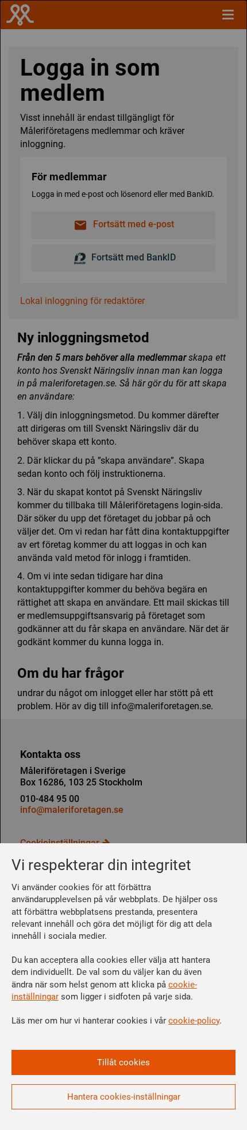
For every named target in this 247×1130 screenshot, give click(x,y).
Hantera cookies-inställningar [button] (123, 1097)
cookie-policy (193, 1021)
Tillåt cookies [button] (123, 1062)
